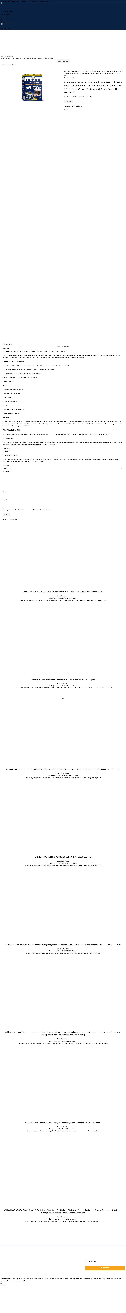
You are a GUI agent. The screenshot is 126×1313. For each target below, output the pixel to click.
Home (66, 71)
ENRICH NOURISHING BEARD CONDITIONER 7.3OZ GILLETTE (63, 857)
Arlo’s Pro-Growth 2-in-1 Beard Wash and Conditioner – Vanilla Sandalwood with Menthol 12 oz (63, 592)
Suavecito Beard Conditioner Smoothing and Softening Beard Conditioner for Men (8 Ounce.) (63, 1122)
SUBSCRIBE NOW (63, 61)
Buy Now (68, 101)
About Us (46, 1261)
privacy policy (101, 1273)
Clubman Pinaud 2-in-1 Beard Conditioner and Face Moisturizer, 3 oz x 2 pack (63, 679)
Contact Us (46, 1263)
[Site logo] (14, 5)
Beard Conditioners (74, 71)
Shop (45, 1257)
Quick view (63, 608)
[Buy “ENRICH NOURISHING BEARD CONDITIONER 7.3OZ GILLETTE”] (63, 869)
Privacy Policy (47, 1267)
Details (89, 97)
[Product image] (63, 573)
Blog (44, 1259)
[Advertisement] (63, 42)
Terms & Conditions (49, 1265)
